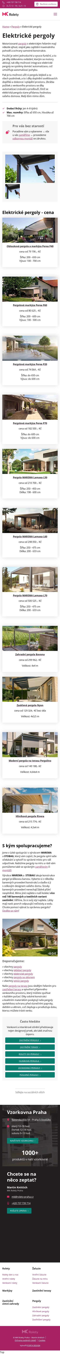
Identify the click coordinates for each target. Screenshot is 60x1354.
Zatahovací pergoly (29, 1067)
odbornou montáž (23, 138)
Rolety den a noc (10, 1274)
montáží (6, 870)
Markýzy (7, 1290)
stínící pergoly (21, 980)
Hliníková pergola (29, 1061)
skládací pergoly (22, 970)
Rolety (6, 1268)
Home (5, 26)
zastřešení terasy (11, 989)
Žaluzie (36, 1268)
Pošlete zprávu (19, 1210)
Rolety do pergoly (29, 1054)
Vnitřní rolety (8, 1278)
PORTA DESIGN (33, 1345)
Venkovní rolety (9, 1282)
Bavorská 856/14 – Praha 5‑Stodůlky (31, 1119)
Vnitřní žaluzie (39, 1274)
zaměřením (41, 866)
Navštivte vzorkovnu (48, 4)
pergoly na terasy (18, 986)
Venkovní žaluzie (40, 1282)
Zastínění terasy (29, 1047)
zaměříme (24, 135)
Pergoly (15, 26)
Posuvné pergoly (29, 1074)
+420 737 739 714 (13, 2)
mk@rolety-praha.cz (23, 1196)
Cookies (41, 1340)
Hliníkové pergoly (40, 1311)
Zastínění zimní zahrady (10, 1302)
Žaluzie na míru (40, 1278)
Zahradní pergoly (40, 1315)
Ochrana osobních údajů (25, 1340)
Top (2, 1352)
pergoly (22, 43)
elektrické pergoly (23, 973)
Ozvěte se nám (10, 910)
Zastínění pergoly (29, 1040)
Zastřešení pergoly (41, 1319)
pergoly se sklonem (24, 977)
